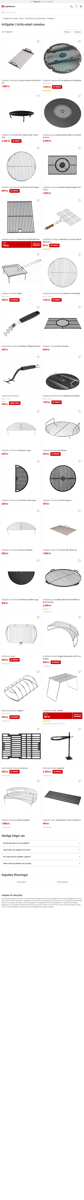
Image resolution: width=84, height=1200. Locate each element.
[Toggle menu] (80, 6)
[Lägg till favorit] (38, 41)
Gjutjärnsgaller (21, 882)
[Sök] (3, 12)
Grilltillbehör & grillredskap (35, 18)
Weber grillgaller (62, 882)
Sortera (78, 32)
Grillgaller (51, 18)
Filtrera (67, 32)
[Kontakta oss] (72, 6)
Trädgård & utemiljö (10, 18)
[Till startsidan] (8, 6)
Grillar (21, 18)
